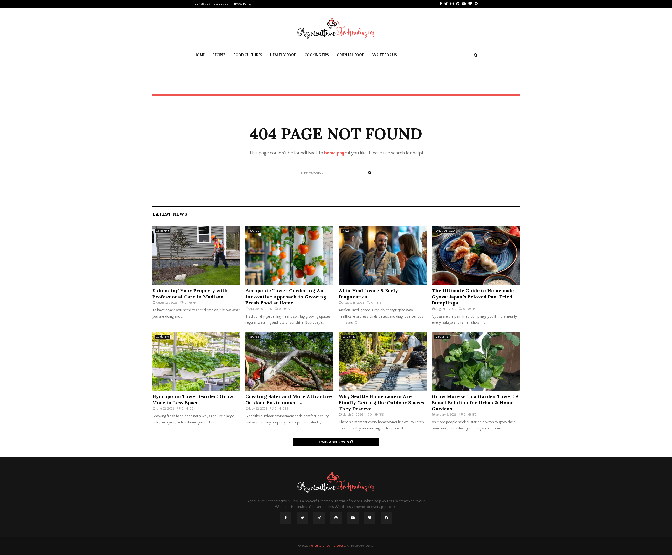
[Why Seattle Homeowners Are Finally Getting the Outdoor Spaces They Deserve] (383, 361)
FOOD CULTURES (248, 55)
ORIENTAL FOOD (351, 55)
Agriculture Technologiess (327, 545)
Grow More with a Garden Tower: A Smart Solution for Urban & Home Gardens (475, 402)
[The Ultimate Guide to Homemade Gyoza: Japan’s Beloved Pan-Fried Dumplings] (476, 255)
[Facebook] (285, 518)
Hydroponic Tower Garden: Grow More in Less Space (192, 399)
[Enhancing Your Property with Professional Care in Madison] (196, 255)
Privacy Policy (242, 4)
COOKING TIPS (316, 55)
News (346, 231)
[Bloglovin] (369, 518)
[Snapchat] (386, 518)
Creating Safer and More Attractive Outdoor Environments (288, 399)
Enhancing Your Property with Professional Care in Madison (190, 293)
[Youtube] (353, 518)
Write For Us (384, 55)
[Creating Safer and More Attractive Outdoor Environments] (289, 361)
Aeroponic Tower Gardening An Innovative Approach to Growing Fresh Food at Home (285, 296)
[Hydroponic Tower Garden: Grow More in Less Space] (196, 361)
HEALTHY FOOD (283, 55)
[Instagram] (319, 518)
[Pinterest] (336, 518)
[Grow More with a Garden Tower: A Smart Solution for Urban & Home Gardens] (476, 361)
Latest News (169, 214)
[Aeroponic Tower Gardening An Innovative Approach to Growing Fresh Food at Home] (289, 255)
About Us (221, 4)
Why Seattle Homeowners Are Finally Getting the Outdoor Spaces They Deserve (381, 402)
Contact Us (202, 4)
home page (335, 153)
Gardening (162, 231)
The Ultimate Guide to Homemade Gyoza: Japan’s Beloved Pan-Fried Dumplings (473, 296)
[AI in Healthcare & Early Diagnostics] (383, 255)
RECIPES (219, 55)
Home (199, 55)
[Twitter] (302, 518)
